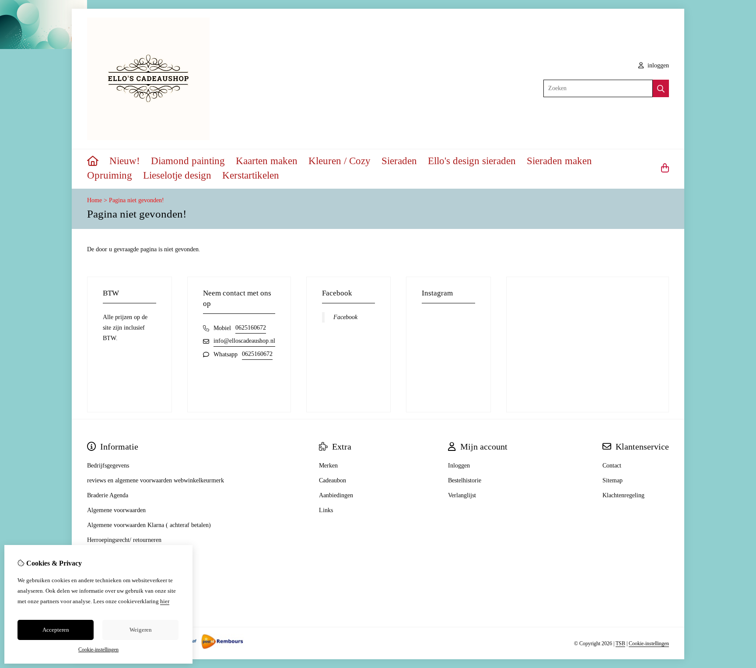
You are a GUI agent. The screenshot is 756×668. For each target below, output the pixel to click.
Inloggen (459, 465)
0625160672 (250, 327)
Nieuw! (124, 160)
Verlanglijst (462, 495)
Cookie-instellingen (649, 643)
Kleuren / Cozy (339, 160)
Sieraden (399, 160)
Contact (611, 465)
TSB (620, 643)
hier (164, 601)
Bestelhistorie (464, 480)
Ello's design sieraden (472, 160)
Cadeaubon (332, 480)
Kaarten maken (267, 160)
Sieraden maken (559, 160)
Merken (328, 465)
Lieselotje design (177, 175)
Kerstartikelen (250, 175)
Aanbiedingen (336, 495)
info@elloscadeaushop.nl (244, 341)
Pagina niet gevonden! (136, 200)
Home (94, 200)
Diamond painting (188, 160)
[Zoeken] (661, 88)
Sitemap (612, 480)
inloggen (657, 65)
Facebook (345, 317)
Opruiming (109, 175)
